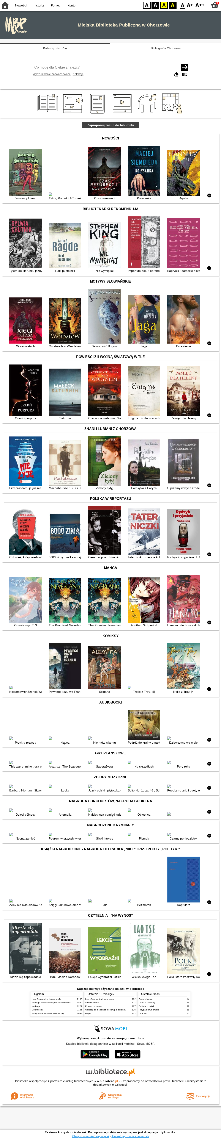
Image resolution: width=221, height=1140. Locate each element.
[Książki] (48, 113)
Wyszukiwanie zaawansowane (52, 74)
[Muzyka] (147, 113)
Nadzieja (36, 1006)
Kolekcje (78, 74)
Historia (38, 5)
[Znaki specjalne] (184, 74)
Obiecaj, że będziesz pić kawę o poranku (105, 1010)
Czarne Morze (146, 999)
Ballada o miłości (147, 1006)
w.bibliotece (107, 1081)
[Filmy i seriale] (122, 113)
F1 (190, 5)
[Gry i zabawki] (172, 113)
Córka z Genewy (147, 1002)
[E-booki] (98, 113)
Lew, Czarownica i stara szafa (46, 999)
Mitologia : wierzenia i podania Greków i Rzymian (56, 1002)
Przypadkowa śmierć (149, 1010)
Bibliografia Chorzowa (166, 48)
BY (172, 5)
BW (155, 5)
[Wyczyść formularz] (176, 74)
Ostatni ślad (38, 1010)
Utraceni (143, 1013)
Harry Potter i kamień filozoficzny (48, 1013)
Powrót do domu (93, 1006)
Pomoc (55, 5)
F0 (183, 5)
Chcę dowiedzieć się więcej (90, 1136)
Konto (72, 5)
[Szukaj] (184, 67)
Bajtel (88, 1013)
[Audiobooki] (73, 113)
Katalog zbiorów (55, 48)
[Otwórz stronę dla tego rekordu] (26, 173)
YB (164, 5)
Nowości (21, 5)
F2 (200, 5)
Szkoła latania (92, 1002)
